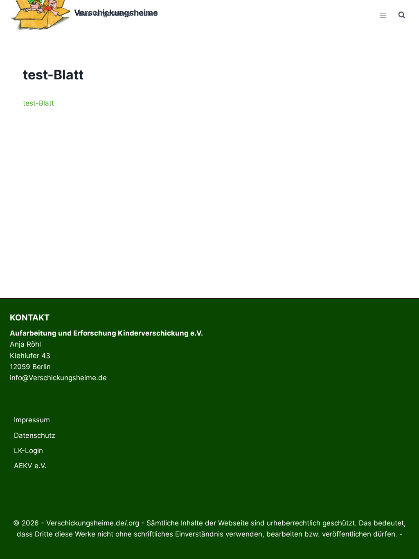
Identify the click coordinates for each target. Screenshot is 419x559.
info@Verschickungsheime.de (58, 378)
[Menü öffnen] (382, 15)
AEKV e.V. (30, 466)
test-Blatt (38, 103)
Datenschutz (34, 435)
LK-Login (28, 450)
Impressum (32, 420)
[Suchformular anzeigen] (401, 15)
